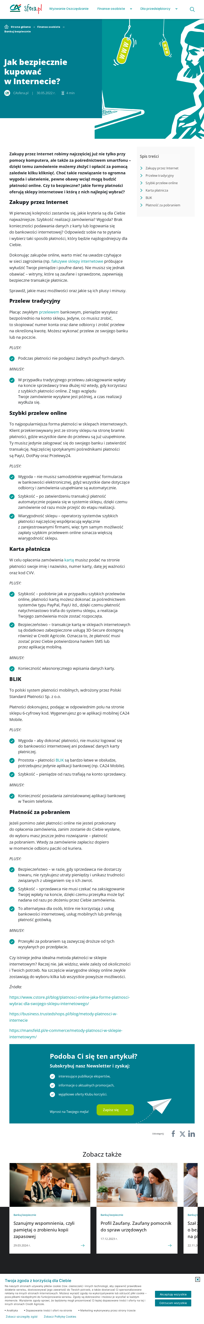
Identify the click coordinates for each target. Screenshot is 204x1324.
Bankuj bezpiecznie (17, 31)
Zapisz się (111, 1109)
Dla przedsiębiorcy (155, 8)
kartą (69, 560)
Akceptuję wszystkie (173, 1294)
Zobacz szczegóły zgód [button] (21, 1316)
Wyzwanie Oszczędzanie (68, 8)
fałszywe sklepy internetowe (77, 261)
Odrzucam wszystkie (173, 1303)
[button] (197, 1279)
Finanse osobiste (111, 8)
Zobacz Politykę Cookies (60, 1316)
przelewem (49, 312)
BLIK (60, 760)
